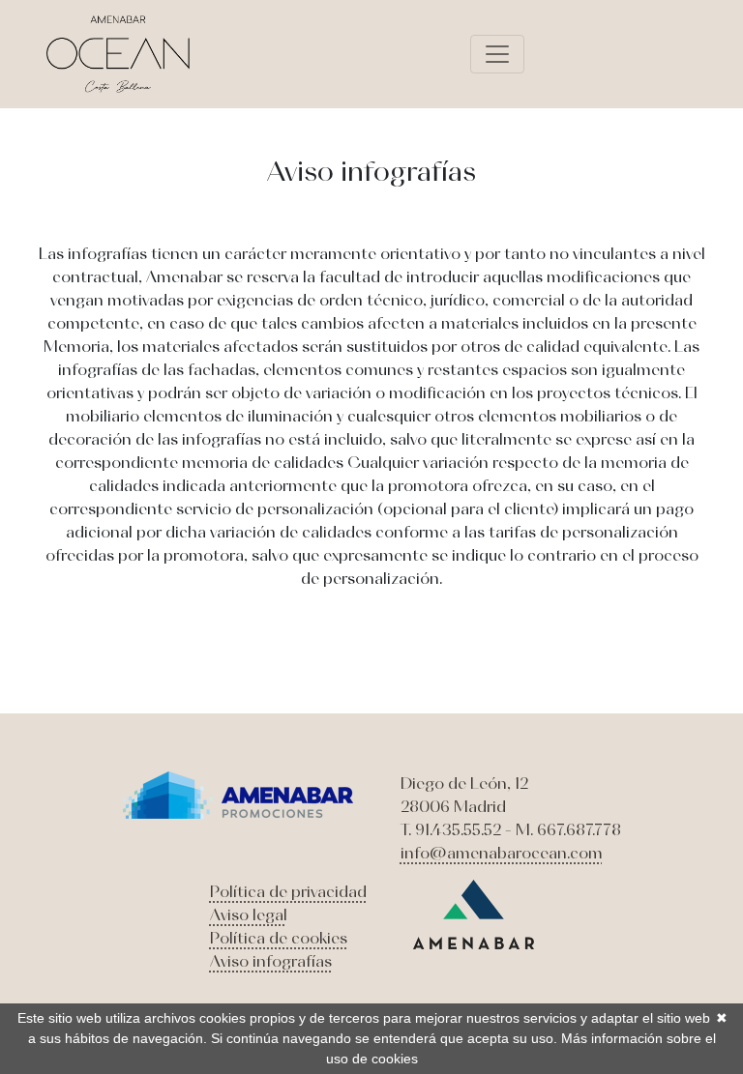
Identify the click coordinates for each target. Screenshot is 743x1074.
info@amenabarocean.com (502, 852)
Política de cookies (278, 937)
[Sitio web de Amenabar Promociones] (238, 793)
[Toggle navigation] (497, 54)
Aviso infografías (271, 961)
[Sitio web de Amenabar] (473, 912)
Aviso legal (248, 914)
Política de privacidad (288, 891)
